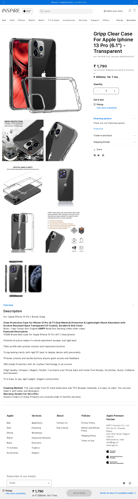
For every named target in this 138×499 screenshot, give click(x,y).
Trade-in (36, 448)
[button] (4, 20)
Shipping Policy (88, 436)
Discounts (36, 443)
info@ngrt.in (112, 442)
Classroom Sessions (41, 438)
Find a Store (62, 428)
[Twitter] (99, 156)
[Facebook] (95, 156)
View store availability (107, 108)
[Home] (11, 10)
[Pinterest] (104, 156)
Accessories (12, 453)
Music (9, 443)
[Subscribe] (48, 483)
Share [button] (99, 149)
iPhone (10, 433)
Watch (10, 438)
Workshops (37, 433)
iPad (9, 428)
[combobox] (65, 11)
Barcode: (115, 57)
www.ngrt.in (112, 445)
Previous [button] (3, 2)
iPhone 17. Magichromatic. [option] (69, 2)
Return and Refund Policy (90, 429)
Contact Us (62, 423)
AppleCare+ (37, 423)
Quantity (98, 84)
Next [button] (134, 2)
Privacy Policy (88, 423)
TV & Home (12, 448)
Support (35, 453)
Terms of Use (87, 441)
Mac (9, 423)
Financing (98, 129)
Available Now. (80, 2)
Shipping (110, 70)
